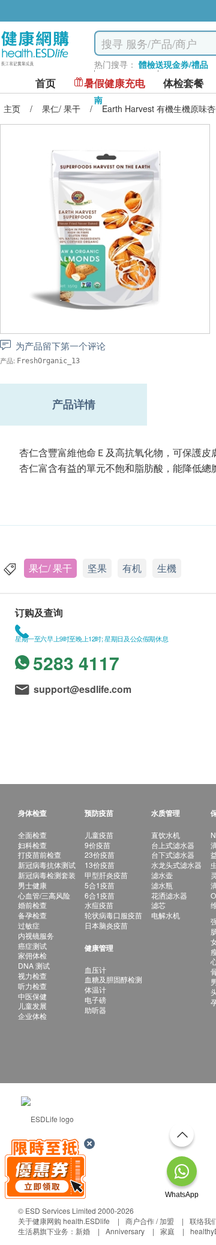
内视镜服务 (36, 935)
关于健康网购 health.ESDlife (64, 1221)
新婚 (83, 1231)
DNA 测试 (34, 965)
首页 (45, 83)
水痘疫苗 (99, 905)
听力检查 (32, 986)
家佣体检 (32, 955)
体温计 (95, 989)
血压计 (95, 969)
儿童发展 (32, 1005)
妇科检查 (32, 845)
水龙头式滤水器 (176, 865)
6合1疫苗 (100, 895)
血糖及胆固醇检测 (113, 979)
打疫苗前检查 (39, 854)
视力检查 (32, 975)
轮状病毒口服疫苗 (113, 915)
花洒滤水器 (169, 895)
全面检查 (32, 835)
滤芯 (158, 905)
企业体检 (32, 1016)
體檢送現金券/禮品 (173, 64)
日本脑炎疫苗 (106, 925)
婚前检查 (32, 905)
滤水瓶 (162, 885)
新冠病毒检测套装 (47, 875)
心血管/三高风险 (44, 895)
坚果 (97, 568)
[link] (47, 1118)
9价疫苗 (97, 845)
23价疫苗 (100, 854)
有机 (132, 568)
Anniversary (125, 1231)
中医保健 (32, 996)
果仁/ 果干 (50, 568)
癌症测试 (32, 945)
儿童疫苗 (99, 835)
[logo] (35, 66)
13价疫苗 (100, 865)
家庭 (167, 1231)
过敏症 (29, 925)
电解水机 (165, 915)
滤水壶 (162, 875)
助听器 (95, 1010)
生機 (166, 568)
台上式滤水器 (172, 845)
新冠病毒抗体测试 (47, 865)
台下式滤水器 (172, 854)
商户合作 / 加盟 (149, 1221)
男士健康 (32, 885)
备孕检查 (32, 915)
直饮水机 (165, 835)
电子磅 (95, 999)
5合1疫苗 (100, 885)
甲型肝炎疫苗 (106, 875)
